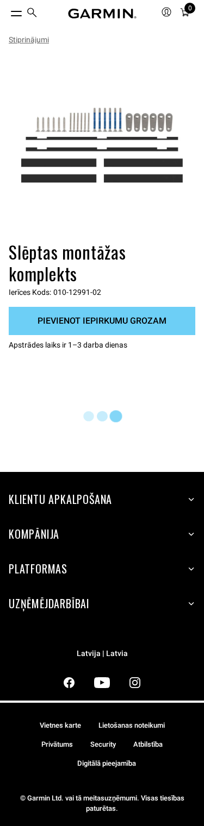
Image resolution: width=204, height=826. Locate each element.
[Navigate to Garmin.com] (102, 13)
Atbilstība (148, 744)
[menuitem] (32, 14)
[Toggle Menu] (6, 11)
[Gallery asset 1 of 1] (102, 145)
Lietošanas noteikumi (131, 725)
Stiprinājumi (29, 39)
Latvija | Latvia (102, 653)
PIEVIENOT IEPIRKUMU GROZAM (102, 321)
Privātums (57, 744)
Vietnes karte (60, 725)
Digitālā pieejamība (106, 763)
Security (103, 744)
